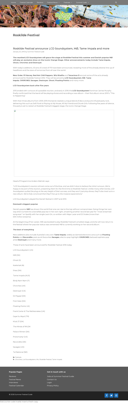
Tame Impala (57, 359)
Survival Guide (81, 2)
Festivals (67, 2)
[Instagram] (116, 395)
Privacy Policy (53, 386)
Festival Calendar (26, 2)
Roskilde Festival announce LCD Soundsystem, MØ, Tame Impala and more (61, 48)
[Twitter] (111, 395)
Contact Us (52, 379)
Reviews (40, 2)
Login (49, 382)
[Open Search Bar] (116, 2)
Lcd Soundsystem (29, 359)
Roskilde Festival (46, 359)
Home (13, 2)
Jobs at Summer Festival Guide (60, 376)
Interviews (13, 382)
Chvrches (18, 359)
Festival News (52, 2)
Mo (37, 359)
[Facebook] (107, 395)
